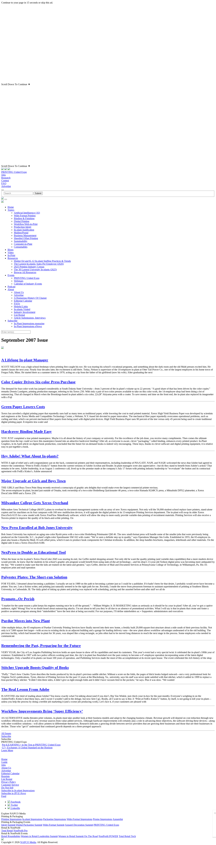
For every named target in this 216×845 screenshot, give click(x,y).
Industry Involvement (24, 312)
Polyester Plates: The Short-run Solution (34, 577)
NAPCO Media (28, 842)
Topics (11, 210)
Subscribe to (18, 790)
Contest (5, 180)
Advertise (6, 186)
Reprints (5, 776)
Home (11, 207)
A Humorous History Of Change (30, 298)
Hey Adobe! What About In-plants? (30, 456)
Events (11, 275)
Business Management (25, 235)
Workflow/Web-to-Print (25, 224)
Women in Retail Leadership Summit (39, 836)
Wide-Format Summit (53, 825)
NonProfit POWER (108, 836)
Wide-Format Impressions (79, 819)
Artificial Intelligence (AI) (27, 212)
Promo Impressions (102, 819)
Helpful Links (21, 306)
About (11, 289)
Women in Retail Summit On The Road (78, 836)
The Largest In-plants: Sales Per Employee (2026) (39, 264)
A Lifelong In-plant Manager (24, 360)
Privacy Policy (8, 782)
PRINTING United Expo (14, 172)
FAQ (3, 183)
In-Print (11, 255)
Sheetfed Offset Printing (26, 238)
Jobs (3, 175)
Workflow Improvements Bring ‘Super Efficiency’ (42, 711)
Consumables (20, 246)
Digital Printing (21, 221)
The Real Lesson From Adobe (25, 689)
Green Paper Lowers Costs (23, 407)
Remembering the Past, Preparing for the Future (41, 646)
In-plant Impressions (32, 819)
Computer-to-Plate (23, 244)
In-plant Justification (24, 229)
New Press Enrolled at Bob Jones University (37, 528)
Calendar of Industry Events (28, 283)
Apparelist (118, 819)
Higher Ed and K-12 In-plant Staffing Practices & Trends (42, 261)
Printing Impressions (11, 819)
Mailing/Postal (21, 232)
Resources (13, 258)
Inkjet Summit (8, 825)
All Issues (6, 733)
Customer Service (10, 784)
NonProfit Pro (20, 830)
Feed (3, 796)
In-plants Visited (22, 309)
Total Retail (7, 830)
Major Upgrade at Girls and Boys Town (33, 481)
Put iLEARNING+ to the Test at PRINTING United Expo (31, 744)
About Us (19, 292)
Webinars (18, 281)
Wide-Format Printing (25, 215)
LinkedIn (15, 808)
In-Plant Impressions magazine (29, 323)
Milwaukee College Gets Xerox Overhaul (34, 503)
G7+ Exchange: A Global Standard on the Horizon (27, 747)
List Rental (19, 315)
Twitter (14, 805)
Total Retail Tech (127, 836)
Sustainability (20, 241)
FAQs (17, 303)
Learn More (7, 750)
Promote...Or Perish (17, 599)
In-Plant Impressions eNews (28, 326)
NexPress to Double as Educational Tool (33, 552)
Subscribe (12, 320)
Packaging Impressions (54, 819)
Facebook (15, 802)
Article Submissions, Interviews (30, 317)
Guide (4, 762)
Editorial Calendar (23, 300)
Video (11, 252)
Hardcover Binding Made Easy (26, 431)
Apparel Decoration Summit (79, 825)
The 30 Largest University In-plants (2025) (35, 269)
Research (5, 177)
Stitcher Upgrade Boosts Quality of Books (35, 667)
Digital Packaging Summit (29, 825)
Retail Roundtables (10, 836)
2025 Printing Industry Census (29, 266)
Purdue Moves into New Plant (25, 621)
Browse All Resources (25, 272)
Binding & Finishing (24, 218)
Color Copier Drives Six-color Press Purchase (38, 382)
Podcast (11, 286)
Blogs (10, 249)
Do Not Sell (7, 787)
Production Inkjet (22, 227)
